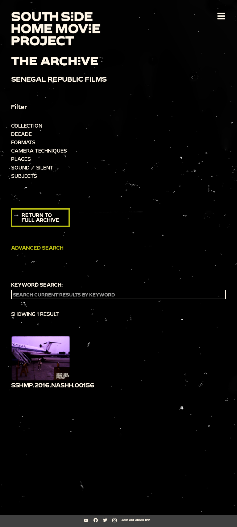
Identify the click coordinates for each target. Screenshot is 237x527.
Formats (23, 142)
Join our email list (135, 520)
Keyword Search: (37, 284)
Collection (26, 126)
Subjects (24, 176)
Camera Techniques (39, 150)
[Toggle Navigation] (220, 15)
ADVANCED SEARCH (37, 248)
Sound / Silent (32, 167)
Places (21, 159)
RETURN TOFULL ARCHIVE (40, 217)
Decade (21, 134)
